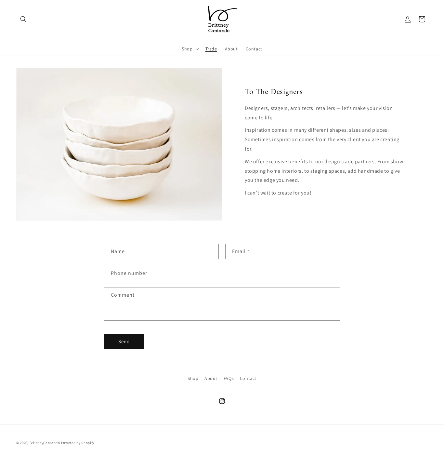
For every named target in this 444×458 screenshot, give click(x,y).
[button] (23, 19)
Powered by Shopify (78, 442)
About (210, 378)
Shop (193, 378)
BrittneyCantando (45, 442)
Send (124, 341)
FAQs (229, 378)
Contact (248, 378)
